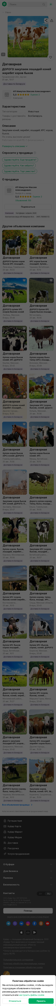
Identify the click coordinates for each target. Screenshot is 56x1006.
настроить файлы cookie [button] (31, 995)
